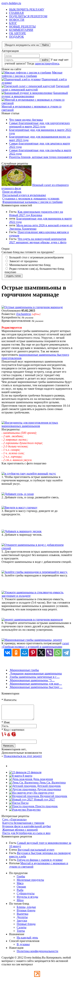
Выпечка (22, 913)
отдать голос (13, 275)
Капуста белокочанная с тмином (23, 822)
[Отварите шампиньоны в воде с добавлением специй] (37, 548)
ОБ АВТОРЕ (17, 33)
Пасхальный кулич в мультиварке (24, 195)
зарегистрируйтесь (47, 63)
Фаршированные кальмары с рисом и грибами (32, 202)
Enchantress (23, 314)
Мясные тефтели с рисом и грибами (32, 74)
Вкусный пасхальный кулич (36, 849)
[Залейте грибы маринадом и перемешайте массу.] (35, 572)
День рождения (42, 779)
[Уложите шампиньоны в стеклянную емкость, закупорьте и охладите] (37, 595)
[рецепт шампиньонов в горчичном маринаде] (32, 619)
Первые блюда (26, 924)
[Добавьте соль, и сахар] (18, 493)
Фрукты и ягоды (27, 896)
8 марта (27, 775)
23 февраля (33, 772)
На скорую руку (43, 792)
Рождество (33, 809)
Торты (21, 930)
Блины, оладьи (26, 907)
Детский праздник (48, 785)
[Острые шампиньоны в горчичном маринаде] (32, 307)
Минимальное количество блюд (29, 265)
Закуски (22, 920)
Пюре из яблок (11, 191)
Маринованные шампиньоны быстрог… (35, 687)
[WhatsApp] (58, 652)
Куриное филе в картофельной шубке (26, 826)
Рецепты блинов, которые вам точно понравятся (40, 157)
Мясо (20, 883)
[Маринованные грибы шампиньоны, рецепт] (32, 639)
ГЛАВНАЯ (16, 13)
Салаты (21, 927)
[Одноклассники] (16, 652)
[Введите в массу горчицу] (19, 507)
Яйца (20, 900)
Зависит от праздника (23, 261)
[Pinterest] (33, 652)
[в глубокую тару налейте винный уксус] (29, 473)
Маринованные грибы (24, 670)
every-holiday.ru (11, 3)
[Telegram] (66, 652)
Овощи (21, 886)
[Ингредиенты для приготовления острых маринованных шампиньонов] (37, 426)
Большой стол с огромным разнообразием (36, 257)
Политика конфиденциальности (37, 951)
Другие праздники (48, 789)
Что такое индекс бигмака (26, 119)
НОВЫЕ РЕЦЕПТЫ (22, 26)
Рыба (20, 890)
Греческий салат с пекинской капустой (35, 88)
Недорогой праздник (53, 796)
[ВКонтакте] (8, 652)
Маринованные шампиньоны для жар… (35, 683)
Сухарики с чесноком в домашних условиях (30, 198)
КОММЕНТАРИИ (21, 29)
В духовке (23, 944)
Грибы (21, 876)
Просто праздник (46, 806)
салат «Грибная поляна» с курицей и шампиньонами (35, 645)
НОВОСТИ (16, 19)
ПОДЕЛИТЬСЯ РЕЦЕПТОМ (28, 16)
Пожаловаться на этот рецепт (23, 756)
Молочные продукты (30, 879)
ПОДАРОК (16, 36)
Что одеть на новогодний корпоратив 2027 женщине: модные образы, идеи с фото (37, 240)
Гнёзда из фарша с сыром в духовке (40, 859)
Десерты (22, 917)
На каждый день (27, 937)
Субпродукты (26, 893)
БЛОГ (13, 23)
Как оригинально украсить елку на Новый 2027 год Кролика (36, 213)
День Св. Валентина (52, 782)
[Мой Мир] (24, 652)
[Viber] (49, 652)
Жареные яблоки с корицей (20, 829)
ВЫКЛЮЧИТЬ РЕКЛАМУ (26, 9)
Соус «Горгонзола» (14, 819)
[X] (41, 652)
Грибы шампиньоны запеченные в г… (34, 676)
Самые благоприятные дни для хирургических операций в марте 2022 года (39, 124)
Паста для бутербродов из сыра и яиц (26, 833)
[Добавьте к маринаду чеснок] (22, 531)
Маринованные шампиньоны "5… (32, 680)
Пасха (24, 802)
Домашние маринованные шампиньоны (35, 673)
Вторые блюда (26, 910)
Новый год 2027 (44, 799)
